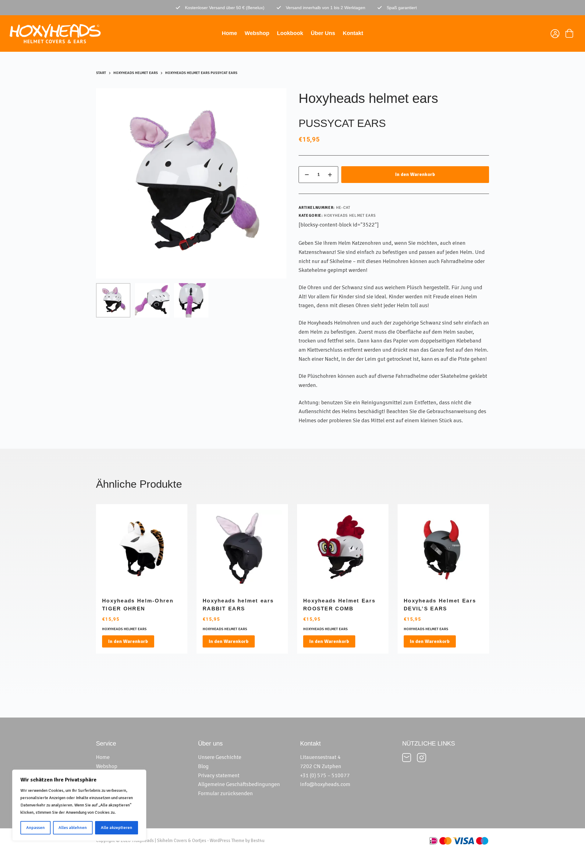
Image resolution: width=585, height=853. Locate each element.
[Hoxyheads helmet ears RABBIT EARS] (242, 549)
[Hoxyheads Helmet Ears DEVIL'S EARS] (443, 549)
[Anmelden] (554, 34)
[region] (79, 805)
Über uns (323, 33)
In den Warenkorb (415, 174)
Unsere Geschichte (219, 757)
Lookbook (290, 33)
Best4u (257, 840)
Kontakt (353, 33)
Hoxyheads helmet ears (350, 215)
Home (229, 33)
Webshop (257, 33)
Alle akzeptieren (116, 827)
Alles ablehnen (72, 827)
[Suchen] (539, 33)
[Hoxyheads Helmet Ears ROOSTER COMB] (342, 549)
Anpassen (35, 827)
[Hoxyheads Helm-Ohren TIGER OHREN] (141, 549)
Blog (203, 766)
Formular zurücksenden (225, 793)
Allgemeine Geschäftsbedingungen (239, 784)
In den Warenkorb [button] (128, 641)
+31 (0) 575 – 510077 (325, 775)
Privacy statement (218, 775)
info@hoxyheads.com (325, 784)
